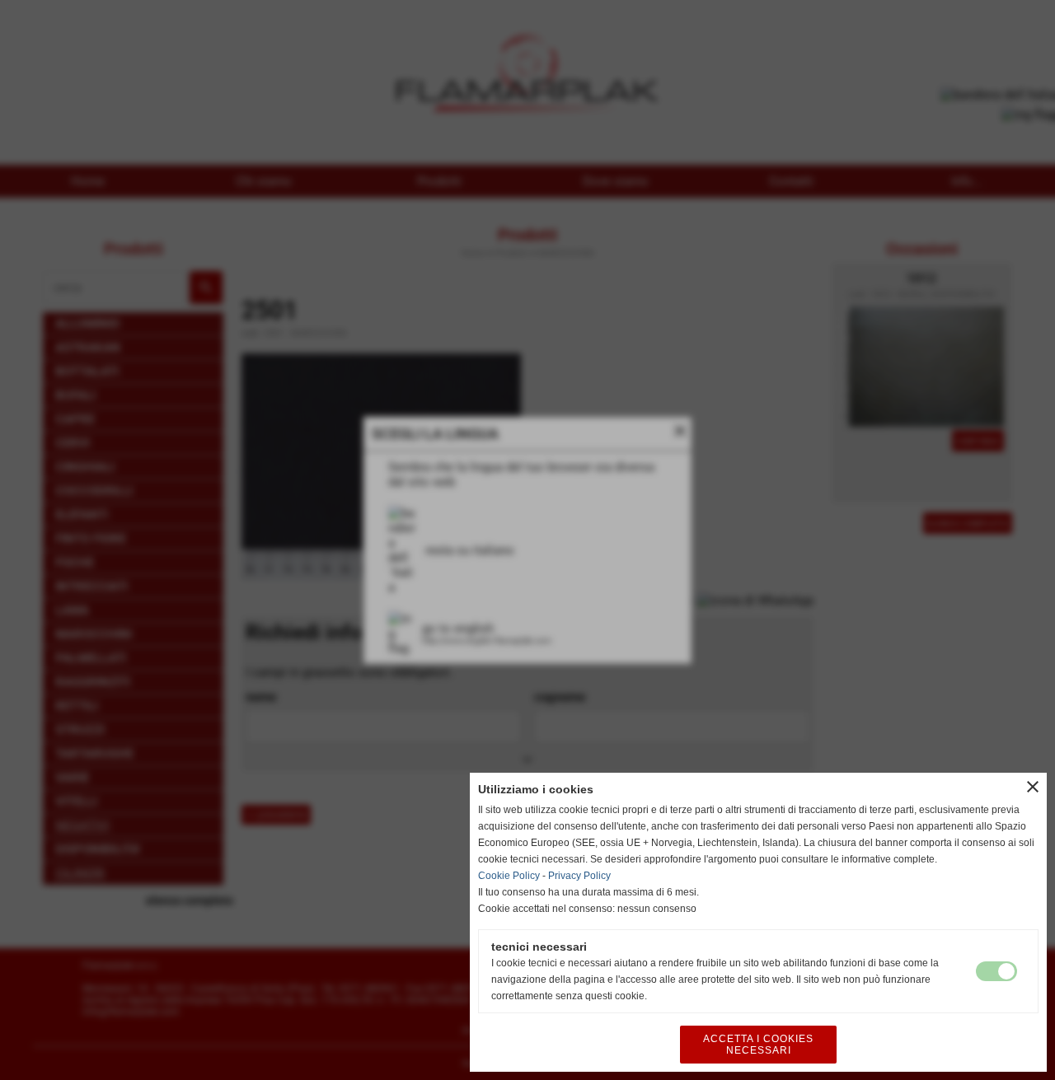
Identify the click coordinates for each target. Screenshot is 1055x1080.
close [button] (1033, 787)
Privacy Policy (579, 875)
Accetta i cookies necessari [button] (758, 1044)
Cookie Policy (509, 875)
